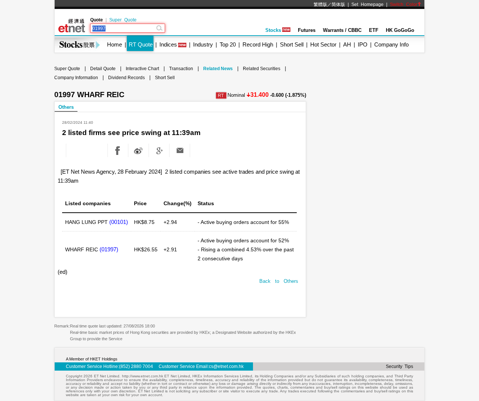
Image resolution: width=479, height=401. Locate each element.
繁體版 (320, 4)
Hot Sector (323, 44)
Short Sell (291, 44)
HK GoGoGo (400, 30)
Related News (218, 68)
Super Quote (123, 20)
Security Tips (399, 366)
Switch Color (403, 4)
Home (114, 44)
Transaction (181, 68)
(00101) (118, 222)
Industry (203, 44)
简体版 (338, 4)
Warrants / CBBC (342, 30)
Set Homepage (367, 4)
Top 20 (228, 44)
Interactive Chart (142, 68)
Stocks (273, 30)
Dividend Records (126, 77)
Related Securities (261, 68)
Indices (168, 44)
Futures (306, 30)
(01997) (109, 249)
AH (347, 44)
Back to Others (278, 281)
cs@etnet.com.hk (226, 366)
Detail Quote (103, 68)
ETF (373, 30)
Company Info (391, 44)
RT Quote (141, 44)
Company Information (76, 77)
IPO (362, 44)
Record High (257, 44)
